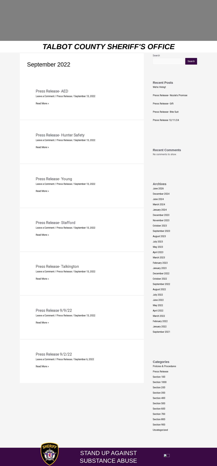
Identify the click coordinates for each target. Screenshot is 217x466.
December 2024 (161, 193)
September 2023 (161, 231)
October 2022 (160, 278)
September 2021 (161, 331)
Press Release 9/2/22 (54, 354)
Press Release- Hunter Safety (60, 135)
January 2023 (160, 268)
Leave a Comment (45, 96)
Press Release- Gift (163, 103)
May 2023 (158, 247)
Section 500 (159, 403)
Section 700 (159, 414)
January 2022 (160, 326)
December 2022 (161, 273)
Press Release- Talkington (57, 266)
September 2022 (161, 284)
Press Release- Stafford (55, 222)
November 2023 (161, 220)
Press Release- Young (54, 179)
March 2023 (159, 257)
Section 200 (159, 387)
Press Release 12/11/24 (166, 120)
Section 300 (159, 392)
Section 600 (159, 408)
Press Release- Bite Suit (165, 111)
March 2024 (159, 204)
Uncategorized (160, 430)
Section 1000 (160, 382)
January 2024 (160, 209)
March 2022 (159, 316)
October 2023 (160, 225)
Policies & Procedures (164, 366)
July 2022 (158, 294)
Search (156, 55)
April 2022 (158, 310)
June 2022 (158, 300)
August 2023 (159, 236)
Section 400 (159, 398)
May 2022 (158, 305)
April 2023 (158, 252)
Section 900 (159, 424)
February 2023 (160, 262)
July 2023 (158, 241)
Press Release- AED (52, 91)
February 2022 (160, 321)
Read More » (42, 103)
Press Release (64, 96)
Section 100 (159, 376)
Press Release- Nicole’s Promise (170, 95)
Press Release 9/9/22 (54, 310)
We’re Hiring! (159, 87)
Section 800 (159, 419)
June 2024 (158, 199)
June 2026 (158, 188)
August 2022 (159, 289)
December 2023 (161, 215)
